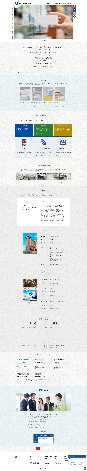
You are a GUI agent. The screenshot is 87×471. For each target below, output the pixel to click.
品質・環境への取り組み (54, 3)
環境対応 (43, 129)
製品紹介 (48, 3)
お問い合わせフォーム (32, 427)
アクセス (74, 13)
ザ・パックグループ (57, 463)
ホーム (44, 3)
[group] (31, 98)
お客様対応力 (62, 129)
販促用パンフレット (33, 459)
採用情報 (64, 3)
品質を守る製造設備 (47, 463)
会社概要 (55, 459)
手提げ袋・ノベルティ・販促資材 (35, 462)
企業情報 (60, 3)
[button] (70, 95)
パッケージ (32, 458)
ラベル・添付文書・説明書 (34, 463)
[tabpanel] (43, 22)
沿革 (55, 461)
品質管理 (23, 127)
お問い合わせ (69, 3)
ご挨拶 (55, 458)
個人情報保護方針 (66, 460)
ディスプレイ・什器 (33, 461)
